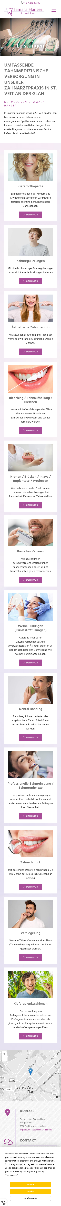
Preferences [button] (11, 1175)
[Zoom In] (4, 1053)
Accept (30, 1184)
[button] (53, 12)
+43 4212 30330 (31, 3)
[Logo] (24, 12)
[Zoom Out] (4, 1059)
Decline (30, 1191)
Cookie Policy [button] (33, 1168)
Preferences (30, 1198)
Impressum (25, 1130)
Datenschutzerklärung (42, 1130)
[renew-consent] (4, 1202)
